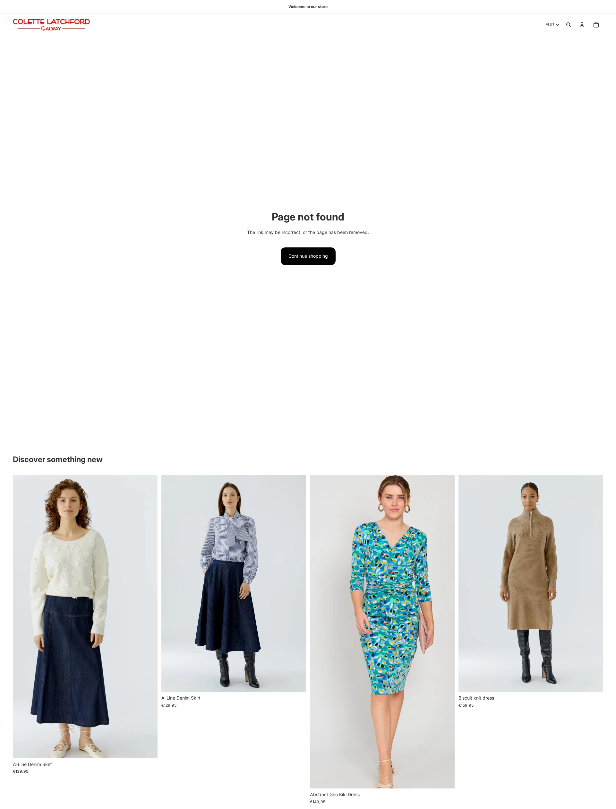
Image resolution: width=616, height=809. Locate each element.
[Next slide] (148, 616)
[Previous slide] (22, 616)
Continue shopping (308, 256)
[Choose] (147, 748)
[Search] (568, 25)
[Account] (582, 25)
